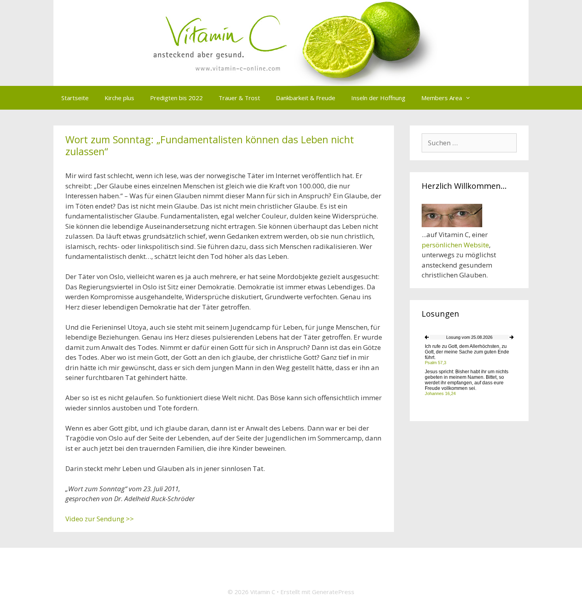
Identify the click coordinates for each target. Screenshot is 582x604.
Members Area (441, 98)
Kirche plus (119, 98)
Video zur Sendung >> (99, 518)
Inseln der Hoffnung (378, 98)
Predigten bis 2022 (176, 98)
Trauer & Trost (239, 98)
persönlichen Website (455, 244)
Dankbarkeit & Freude (305, 98)
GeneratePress (333, 592)
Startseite (75, 98)
